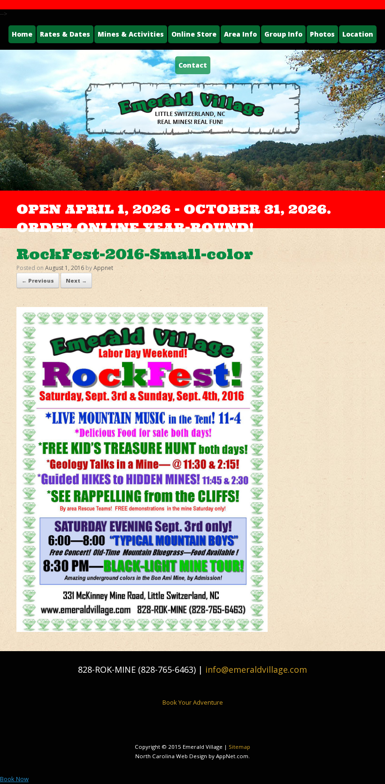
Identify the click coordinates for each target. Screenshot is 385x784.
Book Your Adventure (192, 702)
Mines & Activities (131, 34)
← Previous (38, 280)
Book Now (14, 779)
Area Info (240, 34)
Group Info (283, 34)
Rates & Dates (65, 34)
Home (22, 34)
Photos (322, 34)
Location (357, 34)
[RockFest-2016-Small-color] (142, 629)
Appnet (103, 268)
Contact (192, 65)
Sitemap (239, 746)
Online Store (193, 34)
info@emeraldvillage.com (256, 669)
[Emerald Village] (192, 109)
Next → (76, 280)
